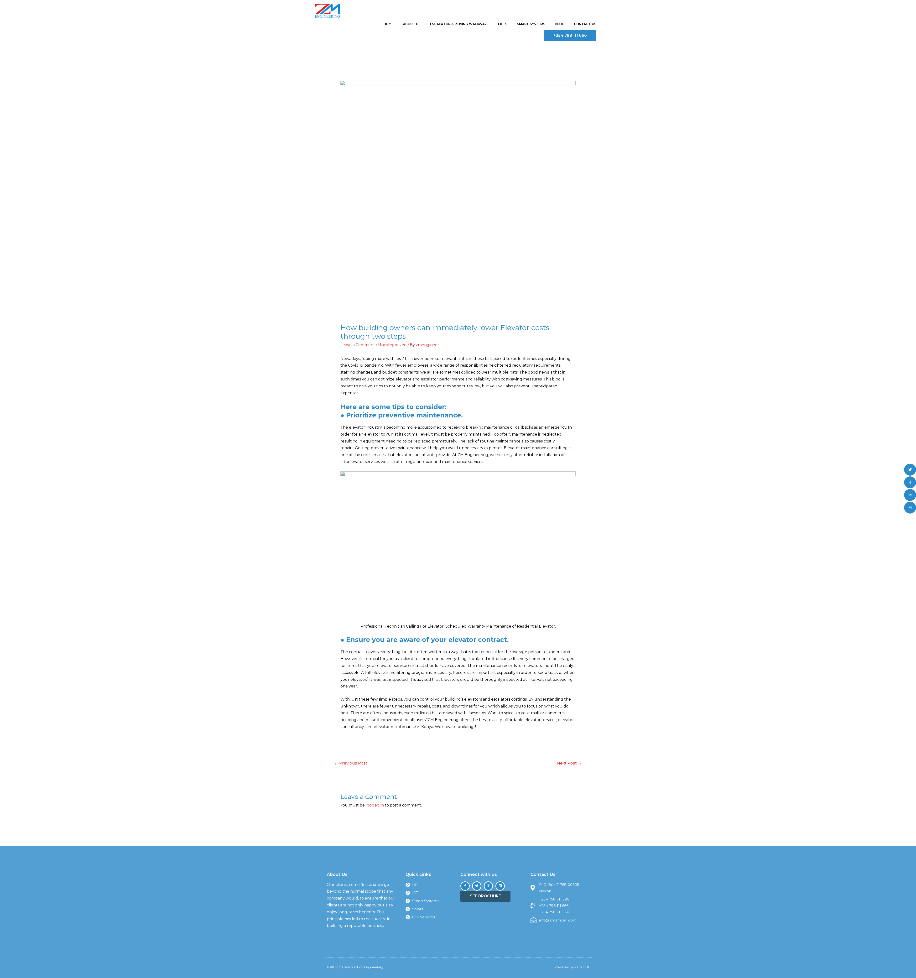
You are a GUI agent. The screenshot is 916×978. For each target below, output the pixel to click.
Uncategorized (392, 345)
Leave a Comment (357, 345)
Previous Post (350, 762)
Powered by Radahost (572, 967)
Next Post (569, 762)
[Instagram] (488, 886)
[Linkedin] (500, 886)
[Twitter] (476, 886)
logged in (375, 805)
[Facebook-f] (465, 886)
